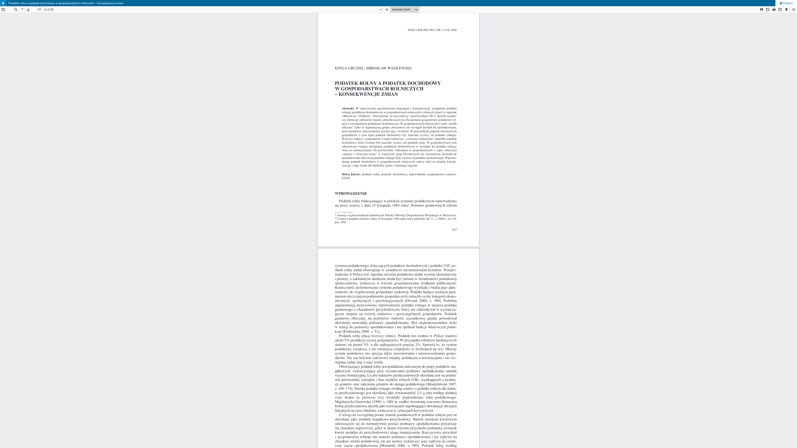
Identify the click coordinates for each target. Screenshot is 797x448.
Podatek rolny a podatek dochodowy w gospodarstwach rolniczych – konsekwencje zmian (65, 3)
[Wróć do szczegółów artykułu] (3, 3)
